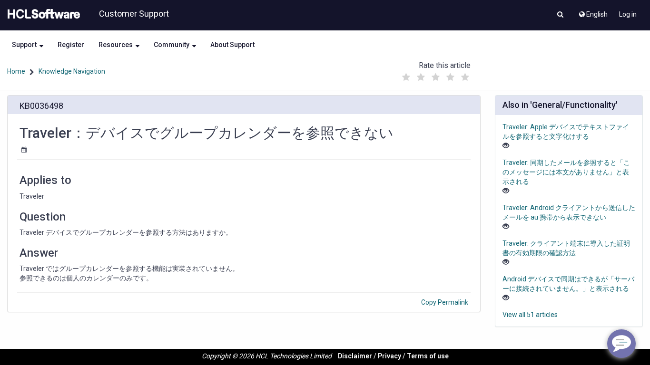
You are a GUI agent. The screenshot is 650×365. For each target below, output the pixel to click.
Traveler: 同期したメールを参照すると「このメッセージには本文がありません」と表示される (566, 172)
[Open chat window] (621, 343)
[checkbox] (406, 77)
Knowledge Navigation (72, 71)
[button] (560, 15)
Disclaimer (355, 356)
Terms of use (428, 356)
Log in (628, 14)
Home (16, 71)
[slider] (435, 75)
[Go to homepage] (42, 14)
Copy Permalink (444, 302)
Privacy (389, 356)
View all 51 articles (530, 314)
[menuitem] (592, 12)
